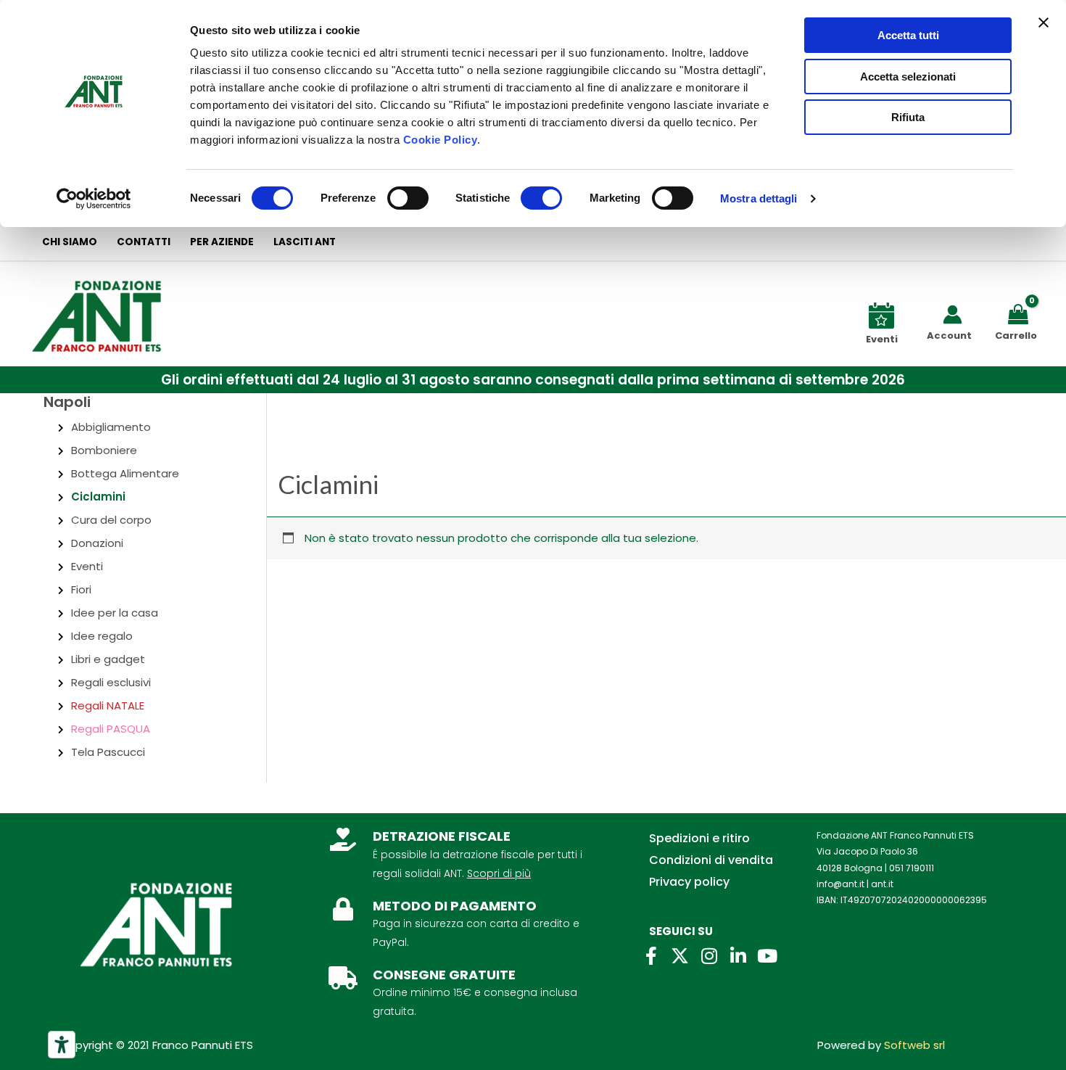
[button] (533, 379)
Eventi (87, 566)
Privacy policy (689, 881)
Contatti (143, 242)
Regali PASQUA (110, 728)
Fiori (81, 589)
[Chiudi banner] (1043, 22)
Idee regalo (102, 635)
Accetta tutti (908, 35)
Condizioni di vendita (711, 860)
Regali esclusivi (111, 682)
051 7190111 (911, 868)
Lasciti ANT (304, 242)
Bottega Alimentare (125, 473)
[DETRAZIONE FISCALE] (343, 839)
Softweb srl (914, 1045)
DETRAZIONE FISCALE (442, 836)
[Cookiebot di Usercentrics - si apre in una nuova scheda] (93, 199)
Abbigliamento (111, 427)
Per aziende (222, 242)
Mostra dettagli (759, 198)
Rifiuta (908, 117)
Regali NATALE (107, 705)
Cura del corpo (111, 519)
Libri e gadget (108, 659)
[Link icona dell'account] (952, 314)
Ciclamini (98, 496)
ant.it (882, 884)
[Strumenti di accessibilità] (61, 1044)
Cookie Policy (440, 139)
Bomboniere (104, 450)
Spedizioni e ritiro (699, 838)
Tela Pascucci (108, 752)
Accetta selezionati (908, 76)
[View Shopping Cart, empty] (1020, 313)
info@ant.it (840, 884)
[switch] (408, 198)
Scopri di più (499, 873)
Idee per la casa (114, 612)
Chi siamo (69, 242)
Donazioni (97, 543)
